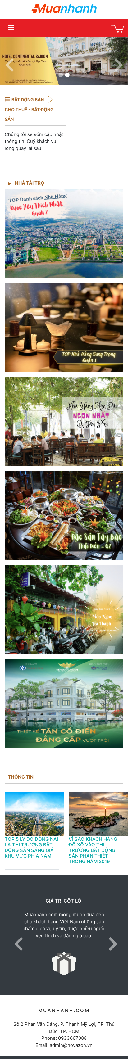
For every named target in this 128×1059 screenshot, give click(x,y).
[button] (9, 61)
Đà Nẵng (100, 44)
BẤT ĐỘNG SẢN (28, 99)
